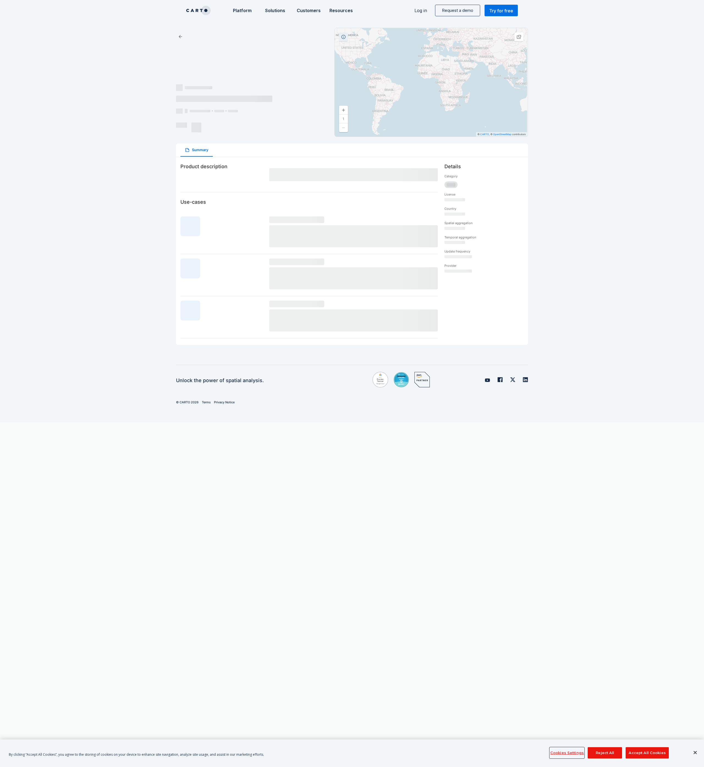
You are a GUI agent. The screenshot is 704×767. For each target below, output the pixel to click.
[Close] (695, 753)
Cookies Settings (567, 752)
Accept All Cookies (647, 752)
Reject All (605, 752)
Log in (420, 10)
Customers (308, 10)
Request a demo (457, 10)
